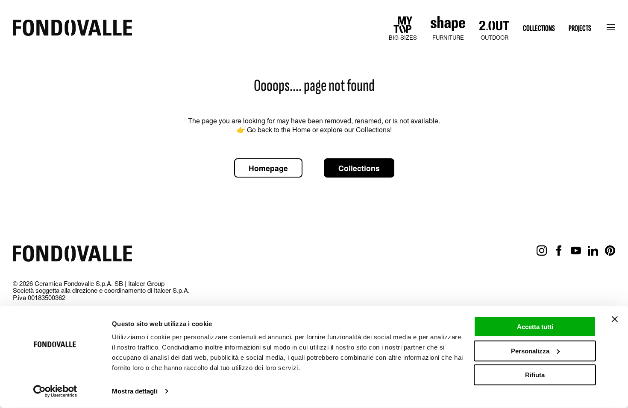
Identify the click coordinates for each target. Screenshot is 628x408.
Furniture (448, 37)
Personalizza (530, 350)
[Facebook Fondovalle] (559, 250)
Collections (539, 28)
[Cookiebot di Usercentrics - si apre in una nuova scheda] (55, 391)
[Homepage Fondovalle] (72, 28)
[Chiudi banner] (615, 319)
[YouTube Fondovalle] (576, 250)
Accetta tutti (535, 326)
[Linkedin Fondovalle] (593, 250)
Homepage (268, 168)
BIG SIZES (403, 37)
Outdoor (494, 37)
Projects (580, 28)
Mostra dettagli (135, 391)
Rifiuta (535, 375)
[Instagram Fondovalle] (542, 250)
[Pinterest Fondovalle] (610, 250)
